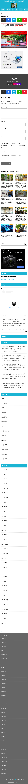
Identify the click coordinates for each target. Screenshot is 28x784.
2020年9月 (4, 558)
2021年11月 (5, 493)
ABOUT (3, 9)
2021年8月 (4, 507)
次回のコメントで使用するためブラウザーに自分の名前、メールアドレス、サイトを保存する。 (13, 145)
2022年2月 (4, 479)
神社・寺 (8, 9)
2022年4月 (4, 469)
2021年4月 (4, 525)
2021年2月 (4, 534)
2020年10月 (5, 553)
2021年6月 (4, 516)
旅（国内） (4, 417)
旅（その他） (5, 412)
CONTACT (12, 779)
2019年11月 (5, 604)
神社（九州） (5, 445)
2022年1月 (4, 483)
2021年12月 (5, 488)
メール (3, 128)
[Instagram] (17, 84)
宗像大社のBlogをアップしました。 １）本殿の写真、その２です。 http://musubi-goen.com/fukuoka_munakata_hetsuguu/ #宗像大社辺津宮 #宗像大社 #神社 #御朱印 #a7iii (14, 323)
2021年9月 (4, 502)
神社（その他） (6, 431)
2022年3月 (4, 474)
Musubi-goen (5, 329)
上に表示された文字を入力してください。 (12, 155)
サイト (3, 136)
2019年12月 (5, 600)
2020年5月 (4, 576)
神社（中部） (5, 440)
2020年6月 (4, 572)
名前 (3, 121)
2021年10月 (5, 497)
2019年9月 (4, 614)
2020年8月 (4, 562)
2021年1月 (4, 539)
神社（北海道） (6, 449)
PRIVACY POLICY (20, 779)
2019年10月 (5, 609)
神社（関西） (5, 459)
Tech (16, 9)
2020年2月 (4, 590)
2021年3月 (4, 530)
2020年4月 (4, 581)
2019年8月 (4, 618)
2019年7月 (4, 623)
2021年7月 (4, 511)
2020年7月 (4, 567)
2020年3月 (4, 586)
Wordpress (4, 403)
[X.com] (10, 84)
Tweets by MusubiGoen (7, 279)
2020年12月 (5, 544)
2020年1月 (4, 595)
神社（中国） (5, 435)
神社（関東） (5, 454)
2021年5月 (4, 521)
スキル (21, 9)
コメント (4, 107)
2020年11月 (5, 548)
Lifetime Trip (11, 782)
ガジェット (4, 407)
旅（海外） (4, 421)
